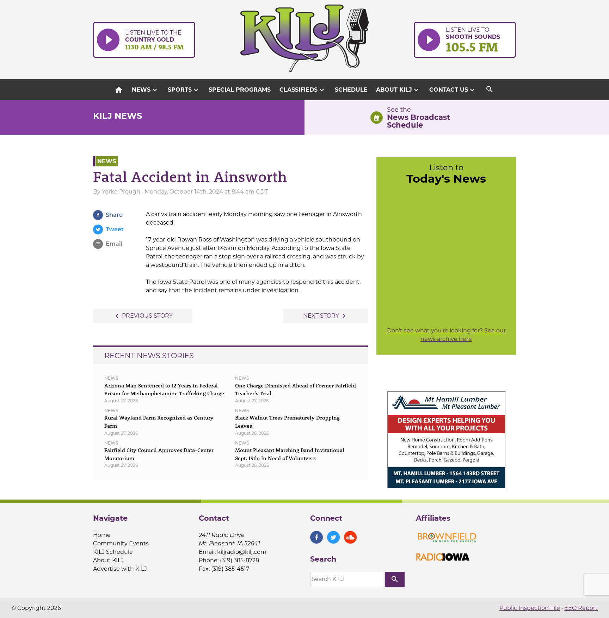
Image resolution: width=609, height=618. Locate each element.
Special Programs (240, 89)
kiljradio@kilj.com (241, 552)
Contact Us (452, 90)
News (145, 90)
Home (102, 535)
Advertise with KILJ (120, 568)
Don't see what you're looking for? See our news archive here (446, 334)
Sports (184, 90)
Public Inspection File (529, 608)
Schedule (351, 89)
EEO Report (581, 608)
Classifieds (302, 90)
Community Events (121, 543)
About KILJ (398, 90)
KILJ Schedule (113, 552)
